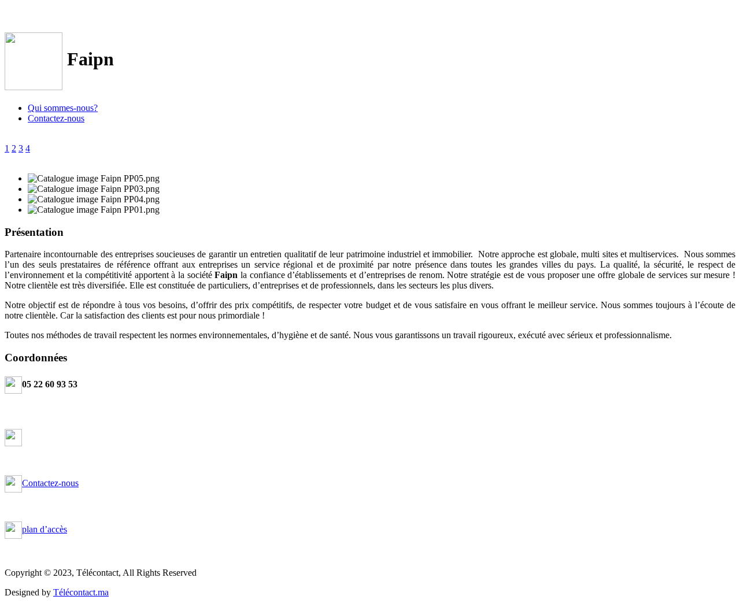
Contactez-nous (56, 118)
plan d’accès (44, 529)
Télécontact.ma (81, 592)
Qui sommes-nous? (63, 108)
